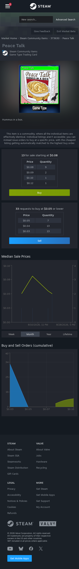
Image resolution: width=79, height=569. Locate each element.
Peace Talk (68, 38)
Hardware (41, 461)
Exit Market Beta (66, 31)
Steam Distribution (17, 467)
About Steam (14, 449)
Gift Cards (12, 473)
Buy (39, 192)
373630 (55, 38)
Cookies (11, 506)
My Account (43, 506)
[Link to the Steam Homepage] (40, 7)
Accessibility (14, 494)
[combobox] (36, 19)
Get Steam (42, 488)
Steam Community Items (34, 38)
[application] (39, 296)
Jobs (38, 455)
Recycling (41, 467)
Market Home (9, 38)
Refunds (12, 513)
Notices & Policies (17, 500)
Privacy (11, 488)
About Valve (43, 449)
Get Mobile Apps (19, 558)
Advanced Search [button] (65, 19)
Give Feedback (42, 31)
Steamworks (14, 461)
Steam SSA (13, 455)
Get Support (43, 500)
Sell (39, 240)
